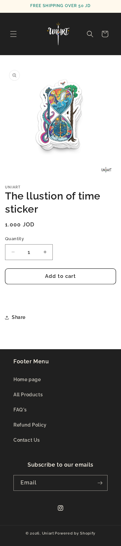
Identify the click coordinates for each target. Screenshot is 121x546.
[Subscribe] (99, 483)
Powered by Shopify (75, 533)
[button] (13, 34)
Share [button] (19, 317)
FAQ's (20, 409)
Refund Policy (30, 425)
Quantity (14, 238)
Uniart (48, 533)
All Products (28, 394)
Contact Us (26, 440)
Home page (27, 379)
